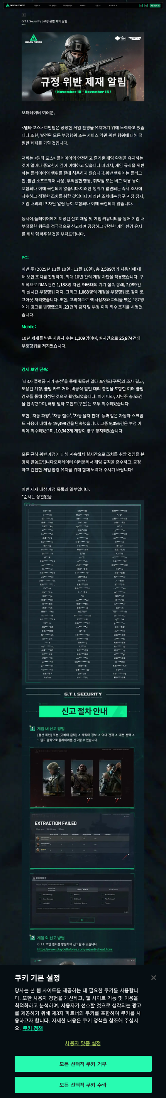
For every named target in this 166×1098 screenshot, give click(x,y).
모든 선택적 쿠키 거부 (83, 1064)
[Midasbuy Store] (141, 5)
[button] (36, 5)
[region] (83, 1031)
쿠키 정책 (33, 1028)
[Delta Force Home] (15, 5)
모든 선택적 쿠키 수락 (83, 1084)
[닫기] (153, 977)
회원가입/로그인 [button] (155, 6)
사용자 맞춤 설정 (83, 1043)
